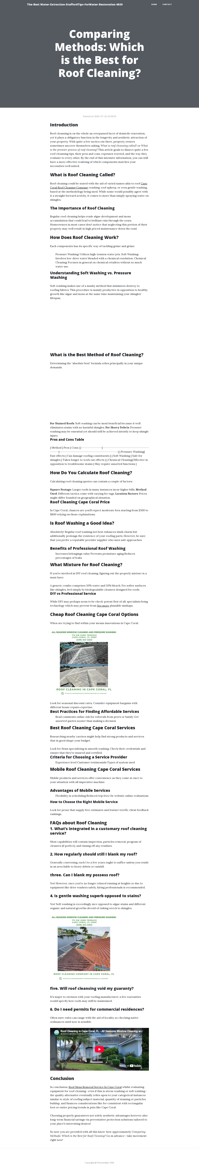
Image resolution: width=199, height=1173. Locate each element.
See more (103, 605)
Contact (167, 4)
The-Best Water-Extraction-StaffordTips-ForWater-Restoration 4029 (75, 4)
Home (154, 4)
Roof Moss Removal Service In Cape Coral (95, 1087)
